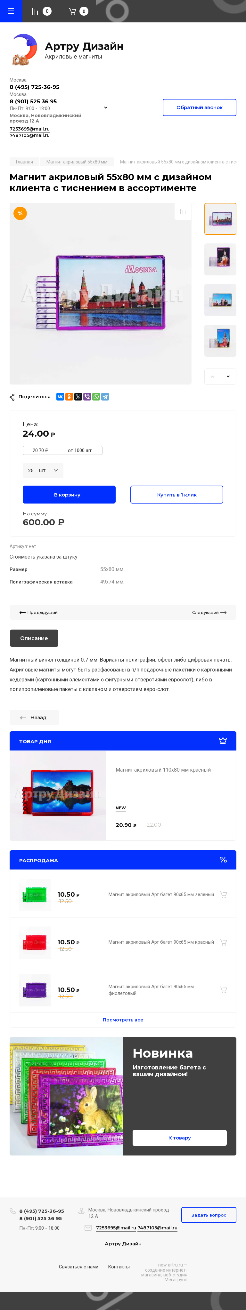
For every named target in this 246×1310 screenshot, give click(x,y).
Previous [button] (212, 377)
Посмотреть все (123, 1020)
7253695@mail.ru (30, 129)
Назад (38, 717)
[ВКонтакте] (60, 397)
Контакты (119, 1267)
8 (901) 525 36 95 (33, 101)
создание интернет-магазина (164, 1272)
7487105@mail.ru (30, 135)
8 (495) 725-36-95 (34, 87)
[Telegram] (105, 397)
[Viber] (87, 397)
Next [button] (228, 377)
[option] (101, 294)
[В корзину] (223, 895)
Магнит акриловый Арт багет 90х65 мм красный (161, 942)
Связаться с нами (78, 1267)
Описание (34, 638)
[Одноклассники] (69, 397)
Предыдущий (42, 612)
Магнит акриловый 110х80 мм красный (163, 770)
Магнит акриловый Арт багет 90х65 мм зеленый (161, 894)
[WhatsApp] (96, 397)
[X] (78, 397)
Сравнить (183, 211)
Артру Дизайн (84, 46)
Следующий (205, 612)
